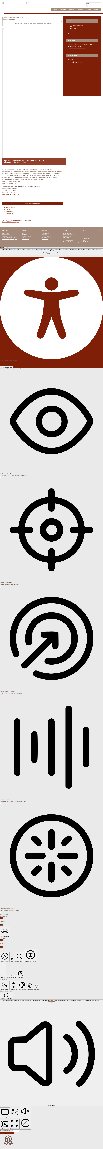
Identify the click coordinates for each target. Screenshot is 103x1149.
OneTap (11, 364)
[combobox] (51, 251)
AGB (84, 240)
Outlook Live (9, 213)
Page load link (4, 247)
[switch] (1, 477)
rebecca (4, 17)
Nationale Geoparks (6, 234)
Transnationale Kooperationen (9, 237)
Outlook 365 (9, 211)
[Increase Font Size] (1, 918)
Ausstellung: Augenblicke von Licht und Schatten (17, 220)
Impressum (85, 241)
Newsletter (24, 234)
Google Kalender (10, 207)
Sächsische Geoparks (7, 236)
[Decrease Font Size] (1, 925)
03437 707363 (68, 241)
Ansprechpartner (46, 233)
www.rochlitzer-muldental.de (10, 194)
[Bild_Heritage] (33, 2)
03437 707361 (69, 240)
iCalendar (8, 209)
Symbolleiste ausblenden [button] (6, 367)
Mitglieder (44, 234)
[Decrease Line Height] (1, 947)
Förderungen (45, 239)
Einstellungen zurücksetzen (7, 1133)
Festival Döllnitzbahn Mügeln (10, 222)
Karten (23, 237)
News (23, 233)
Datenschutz (86, 238)
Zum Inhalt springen (6, 1130)
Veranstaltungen (25, 239)
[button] (0, 256)
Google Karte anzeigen (76, 62)
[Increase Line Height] (1, 940)
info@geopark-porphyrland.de (72, 242)
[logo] (14, 2)
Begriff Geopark (5, 233)
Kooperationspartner (46, 236)
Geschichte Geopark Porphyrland (9, 239)
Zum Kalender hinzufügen (32, 203)
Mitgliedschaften (45, 237)
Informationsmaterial (26, 236)
